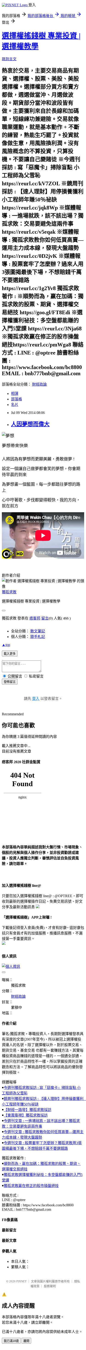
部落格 (16, 399)
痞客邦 (34, 618)
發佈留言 (10, 682)
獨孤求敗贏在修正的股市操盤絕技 (31, 1186)
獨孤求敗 (9, 592)
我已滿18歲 (11, 1341)
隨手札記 (37, 637)
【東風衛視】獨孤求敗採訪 (26, 1115)
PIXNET (21, 1281)
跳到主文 (9, 59)
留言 (45, 618)
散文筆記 (37, 631)
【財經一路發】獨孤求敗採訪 (27, 1110)
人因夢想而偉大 (30, 424)
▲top (6, 645)
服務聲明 (50, 1286)
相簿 (14, 394)
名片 (14, 405)
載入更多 (10, 653)
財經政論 (39, 384)
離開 (26, 1341)
